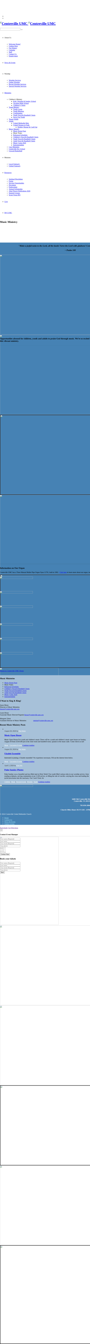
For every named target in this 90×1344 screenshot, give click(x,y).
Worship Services (15, 80)
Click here (63, 572)
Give (6, 202)
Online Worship (14, 82)
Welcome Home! (15, 44)
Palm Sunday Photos (13, 770)
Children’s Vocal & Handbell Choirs (25, 137)
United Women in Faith (21, 125)
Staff (10, 52)
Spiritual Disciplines (16, 179)
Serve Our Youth (19, 117)
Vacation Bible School (21, 103)
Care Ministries (14, 147)
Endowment (13, 187)
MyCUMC (8, 213)
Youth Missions (18, 111)
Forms (11, 181)
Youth (35, 782)
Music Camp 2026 (19, 143)
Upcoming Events (15, 745)
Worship (30, 782)
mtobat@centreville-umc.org (43, 720)
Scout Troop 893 (14, 195)
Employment (13, 56)
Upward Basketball (15, 151)
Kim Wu (19, 765)
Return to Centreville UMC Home (12, 671)
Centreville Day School (17, 149)
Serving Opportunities (16, 183)
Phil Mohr (22, 731)
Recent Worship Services (17, 84)
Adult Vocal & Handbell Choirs (24, 141)
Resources (8, 173)
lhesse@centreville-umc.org (34, 715)
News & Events (9, 63)
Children (7, 782)
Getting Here (13, 46)
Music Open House (12, 735)
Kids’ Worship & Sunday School (24, 101)
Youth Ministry (14, 107)
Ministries (7, 93)
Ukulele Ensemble (12, 753)
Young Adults (13, 119)
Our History (13, 48)
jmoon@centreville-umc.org (9, 709)
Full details (4, 828)
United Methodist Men (21, 123)
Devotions (12, 185)
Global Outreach (14, 166)
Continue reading (28, 745)
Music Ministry (14, 129)
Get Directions (13, 828)
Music (6, 745)
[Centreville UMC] (45, 23)
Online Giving (9, 824)
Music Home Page (19, 131)
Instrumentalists (18, 145)
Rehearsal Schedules (20, 135)
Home (6, 818)
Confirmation (17, 113)
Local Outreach (14, 164)
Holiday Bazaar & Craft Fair (27, 127)
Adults (11, 121)
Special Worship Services (17, 86)
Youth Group (17, 109)
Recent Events (21, 782)
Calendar (12, 50)
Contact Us (13, 54)
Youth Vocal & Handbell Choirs (24, 115)
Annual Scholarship (15, 189)
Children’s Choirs (19, 105)
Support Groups (14, 193)
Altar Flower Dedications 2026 (19, 191)
